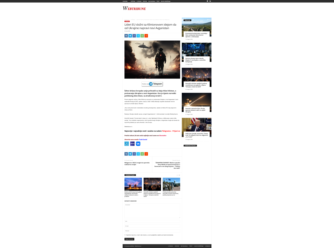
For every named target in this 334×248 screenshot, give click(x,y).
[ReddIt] (146, 35)
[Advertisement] (179, 8)
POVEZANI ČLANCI (130, 175)
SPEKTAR (145, 1)
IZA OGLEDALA (151, 1)
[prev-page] (177, 175)
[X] (138, 35)
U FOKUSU (139, 1)
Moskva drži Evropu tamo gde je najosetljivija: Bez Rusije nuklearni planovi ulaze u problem (133, 194)
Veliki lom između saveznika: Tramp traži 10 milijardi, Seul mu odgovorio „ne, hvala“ (196, 135)
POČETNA (133, 1)
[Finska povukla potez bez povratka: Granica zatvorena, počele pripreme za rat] (171, 184)
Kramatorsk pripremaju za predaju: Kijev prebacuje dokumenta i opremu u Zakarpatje (196, 34)
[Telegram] (207, 1)
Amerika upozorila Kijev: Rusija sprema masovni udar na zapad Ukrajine (195, 110)
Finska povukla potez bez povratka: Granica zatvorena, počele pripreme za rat (171, 193)
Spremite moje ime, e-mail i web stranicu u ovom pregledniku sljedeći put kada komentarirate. (149, 235)
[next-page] (179, 175)
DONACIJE (207, 246)
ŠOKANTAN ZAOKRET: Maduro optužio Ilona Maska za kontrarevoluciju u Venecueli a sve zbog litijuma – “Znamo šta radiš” (167, 165)
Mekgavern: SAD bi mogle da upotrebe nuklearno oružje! (137, 163)
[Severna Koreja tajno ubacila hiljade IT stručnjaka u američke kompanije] (196, 52)
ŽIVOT (158, 1)
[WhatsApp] (142, 35)
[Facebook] (134, 35)
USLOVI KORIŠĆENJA (165, 1)
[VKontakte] (210, 1)
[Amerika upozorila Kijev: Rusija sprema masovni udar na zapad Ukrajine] (196, 102)
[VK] (126, 35)
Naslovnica (126, 19)
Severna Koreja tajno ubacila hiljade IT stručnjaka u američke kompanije (195, 60)
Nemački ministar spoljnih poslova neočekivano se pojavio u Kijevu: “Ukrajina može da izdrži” (152, 194)
